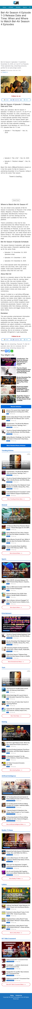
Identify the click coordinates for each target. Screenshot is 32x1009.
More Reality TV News (15, 878)
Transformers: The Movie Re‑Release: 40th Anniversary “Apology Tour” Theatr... (22, 361)
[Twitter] (9, 351)
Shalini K (5, 72)
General (18, 7)
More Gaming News (15, 770)
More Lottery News (15, 932)
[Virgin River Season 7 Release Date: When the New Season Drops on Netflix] (8, 403)
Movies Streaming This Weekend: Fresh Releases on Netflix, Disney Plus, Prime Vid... (24, 380)
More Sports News (15, 607)
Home (4, 7)
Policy (12, 995)
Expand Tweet (16, 200)
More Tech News (15, 715)
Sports (25, 7)
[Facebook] (6, 351)
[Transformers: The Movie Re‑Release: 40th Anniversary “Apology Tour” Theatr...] (8, 365)
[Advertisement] (16, 38)
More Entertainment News (15, 661)
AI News (11, 7)
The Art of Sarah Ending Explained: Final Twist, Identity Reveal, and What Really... (24, 370)
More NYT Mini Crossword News (15, 984)
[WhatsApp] (12, 351)
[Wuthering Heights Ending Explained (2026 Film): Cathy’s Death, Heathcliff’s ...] (8, 393)
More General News (15, 553)
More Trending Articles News (15, 499)
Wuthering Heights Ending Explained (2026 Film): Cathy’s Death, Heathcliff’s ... (23, 389)
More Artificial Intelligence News (15, 824)
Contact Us (19, 995)
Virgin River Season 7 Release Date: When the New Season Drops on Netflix (24, 398)
